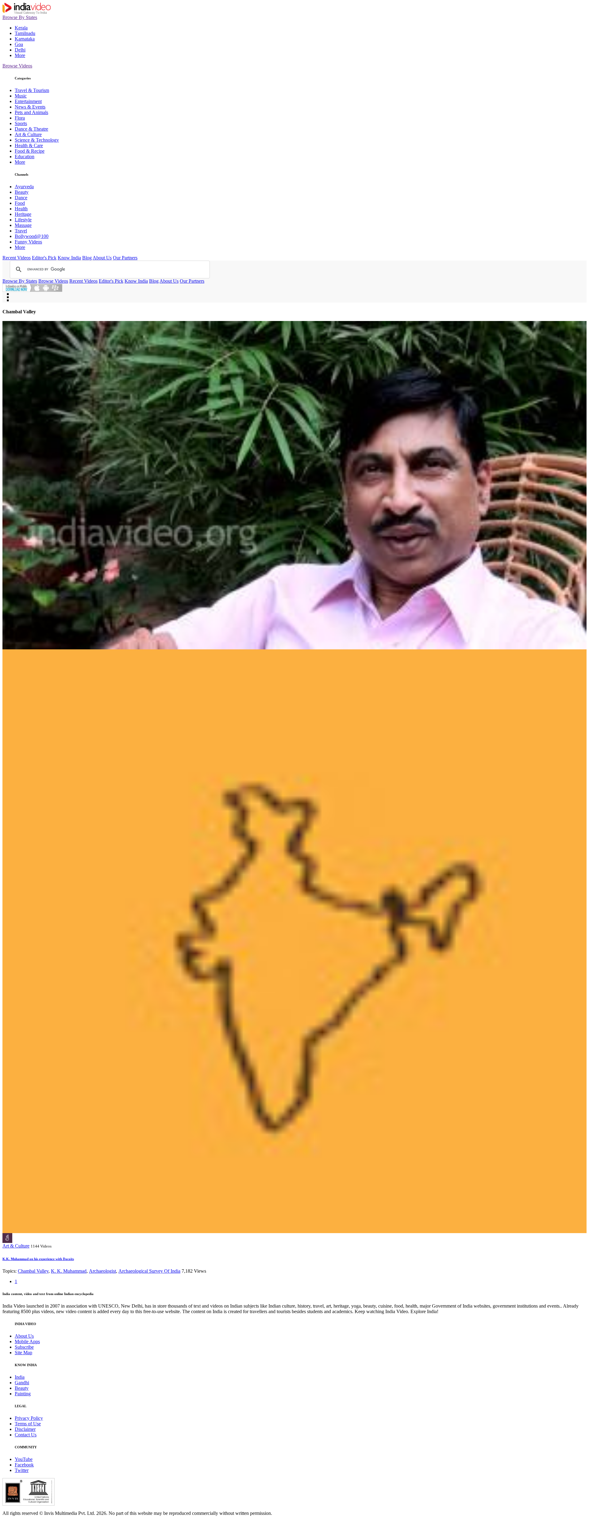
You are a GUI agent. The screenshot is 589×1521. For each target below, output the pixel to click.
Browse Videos (17, 65)
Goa (19, 44)
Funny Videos (28, 241)
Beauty (22, 192)
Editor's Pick (44, 257)
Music (21, 95)
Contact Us (26, 1434)
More (20, 55)
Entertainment (28, 101)
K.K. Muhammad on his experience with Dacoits (38, 1259)
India (20, 1377)
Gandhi (22, 1382)
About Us (102, 257)
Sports (21, 123)
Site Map (23, 1352)
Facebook (24, 1464)
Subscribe (24, 1347)
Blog (87, 257)
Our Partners (125, 257)
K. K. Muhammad (69, 1271)
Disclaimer (25, 1429)
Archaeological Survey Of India (149, 1271)
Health (21, 208)
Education (24, 156)
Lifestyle (23, 219)
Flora (20, 117)
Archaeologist (102, 1271)
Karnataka (25, 38)
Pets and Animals (31, 112)
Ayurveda (24, 186)
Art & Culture (28, 134)
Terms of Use (28, 1423)
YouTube (24, 1459)
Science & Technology (37, 140)
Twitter (22, 1470)
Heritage (23, 214)
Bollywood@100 (31, 236)
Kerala (21, 27)
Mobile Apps (27, 1341)
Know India (69, 257)
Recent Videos (16, 257)
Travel (21, 230)
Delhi (20, 49)
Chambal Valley (33, 1271)
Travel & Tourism (32, 90)
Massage (23, 225)
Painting (23, 1393)
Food (20, 203)
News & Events (30, 106)
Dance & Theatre (31, 129)
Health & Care (29, 145)
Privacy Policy (29, 1418)
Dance (21, 197)
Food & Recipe (29, 151)
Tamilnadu (25, 33)
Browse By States (19, 17)
